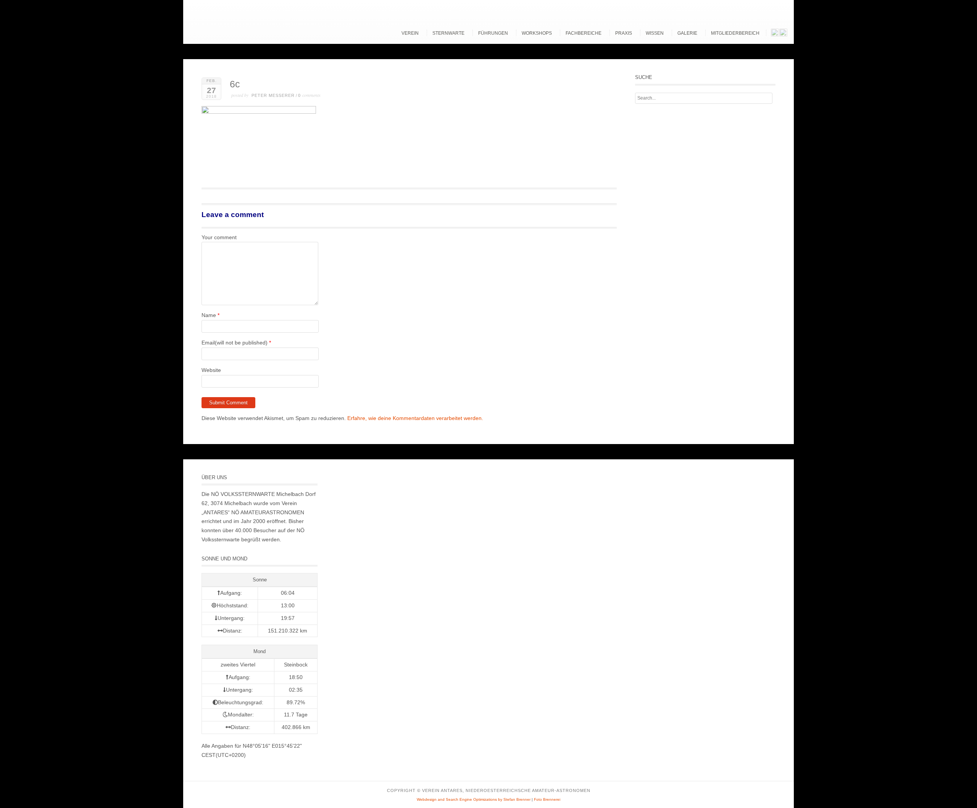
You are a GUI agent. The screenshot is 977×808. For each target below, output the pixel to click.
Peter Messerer (273, 95)
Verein (410, 33)
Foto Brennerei (547, 799)
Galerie (687, 33)
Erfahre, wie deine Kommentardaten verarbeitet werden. (415, 418)
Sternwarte (448, 33)
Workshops (537, 33)
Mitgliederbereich (735, 33)
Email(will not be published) (235, 343)
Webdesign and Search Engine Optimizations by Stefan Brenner (473, 799)
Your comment (219, 237)
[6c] (259, 112)
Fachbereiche (583, 33)
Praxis (623, 33)
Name (209, 315)
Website (211, 370)
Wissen (655, 33)
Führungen (493, 33)
